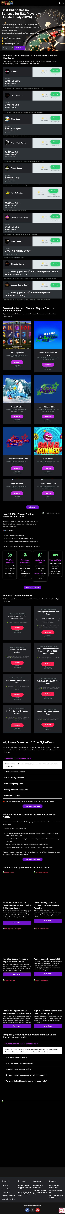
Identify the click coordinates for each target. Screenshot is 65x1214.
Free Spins (12, 614)
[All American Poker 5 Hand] (17, 454)
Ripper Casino (16, 168)
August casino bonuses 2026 (47, 959)
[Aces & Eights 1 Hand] (48, 403)
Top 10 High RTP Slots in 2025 (56, 1196)
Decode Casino (17, 95)
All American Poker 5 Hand (17, 459)
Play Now (55, 70)
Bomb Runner (47, 459)
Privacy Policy (6, 1192)
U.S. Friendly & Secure (15, 778)
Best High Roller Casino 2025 (38, 1186)
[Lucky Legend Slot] (17, 348)
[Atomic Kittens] (17, 478)
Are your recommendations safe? (20, 1063)
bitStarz (14, 71)
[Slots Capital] (7, 243)
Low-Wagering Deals (14, 784)
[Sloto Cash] (7, 121)
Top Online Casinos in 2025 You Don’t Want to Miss (40, 1192)
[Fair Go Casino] (7, 195)
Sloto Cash (15, 119)
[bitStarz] (7, 73)
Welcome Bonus (20, 614)
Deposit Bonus (43, 646)
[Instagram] (32, 1210)
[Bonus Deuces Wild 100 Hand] (48, 348)
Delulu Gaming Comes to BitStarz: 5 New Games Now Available (46, 905)
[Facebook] (27, 1210)
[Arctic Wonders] (17, 403)
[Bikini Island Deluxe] (47, 478)
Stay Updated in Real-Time (17, 789)
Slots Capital (16, 241)
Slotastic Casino (17, 264)
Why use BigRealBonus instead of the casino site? (26, 1081)
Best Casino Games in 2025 (55, 1191)
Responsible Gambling (8, 1199)
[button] (59, 3)
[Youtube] (37, 1210)
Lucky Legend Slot (17, 352)
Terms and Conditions (8, 1195)
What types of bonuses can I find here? (22, 1044)
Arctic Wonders (17, 407)
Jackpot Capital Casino (20, 285)
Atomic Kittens (17, 484)
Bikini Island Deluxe (48, 484)
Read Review (44, 73)
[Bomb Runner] (48, 454)
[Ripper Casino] (7, 170)
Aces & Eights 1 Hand (48, 407)
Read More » (17, 923)
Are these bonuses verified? (17, 1057)
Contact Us (5, 1185)
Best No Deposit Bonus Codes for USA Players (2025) (24, 1193)
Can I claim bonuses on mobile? (19, 1069)
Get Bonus (17, 627)
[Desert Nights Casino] (7, 219)
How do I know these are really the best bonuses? (26, 1075)
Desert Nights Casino (19, 218)
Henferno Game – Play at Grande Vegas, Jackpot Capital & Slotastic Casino (17, 905)
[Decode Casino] (7, 97)
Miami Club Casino (18, 143)
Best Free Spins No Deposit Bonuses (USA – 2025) (24, 1187)
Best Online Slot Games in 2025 (54, 1186)
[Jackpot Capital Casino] (7, 287)
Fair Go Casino (17, 193)
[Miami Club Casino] (7, 145)
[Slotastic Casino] (7, 266)
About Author (6, 1189)
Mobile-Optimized (13, 795)
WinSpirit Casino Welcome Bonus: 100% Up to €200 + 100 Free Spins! (48, 651)
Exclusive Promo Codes (15, 772)
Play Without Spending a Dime (18, 758)
